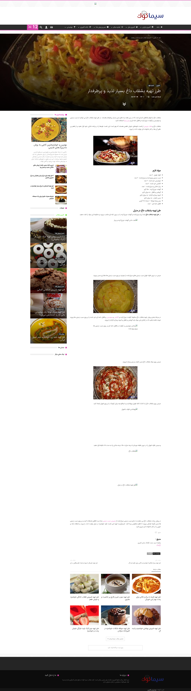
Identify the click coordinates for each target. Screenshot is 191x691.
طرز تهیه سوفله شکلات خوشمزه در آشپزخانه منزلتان (117, 629)
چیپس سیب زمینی (109, 521)
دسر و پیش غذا (59, 233)
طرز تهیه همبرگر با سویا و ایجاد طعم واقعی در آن (84, 561)
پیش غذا (61, 334)
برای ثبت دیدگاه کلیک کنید (115, 648)
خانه (160, 38)
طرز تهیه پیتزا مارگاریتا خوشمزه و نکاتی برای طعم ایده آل (145, 561)
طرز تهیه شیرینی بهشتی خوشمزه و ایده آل (146, 629)
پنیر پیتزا (127, 120)
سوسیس (109, 317)
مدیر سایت (154, 97)
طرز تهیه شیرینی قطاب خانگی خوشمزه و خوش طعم (84, 598)
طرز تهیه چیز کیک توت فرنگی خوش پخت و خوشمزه (85, 629)
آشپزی (154, 38)
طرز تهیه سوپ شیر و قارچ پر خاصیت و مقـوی (115, 598)
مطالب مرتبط (157, 570)
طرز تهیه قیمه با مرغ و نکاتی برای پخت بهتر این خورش (148, 598)
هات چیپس (148, 126)
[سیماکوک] (150, 10)
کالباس (116, 317)
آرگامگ (158, 545)
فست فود (151, 85)
